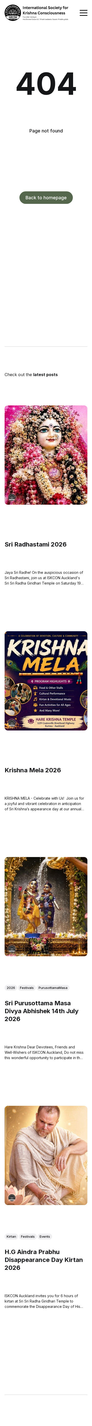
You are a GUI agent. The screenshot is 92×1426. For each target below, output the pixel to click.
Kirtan (11, 1236)
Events (45, 1236)
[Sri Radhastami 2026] (46, 455)
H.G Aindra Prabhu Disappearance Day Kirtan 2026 (44, 1259)
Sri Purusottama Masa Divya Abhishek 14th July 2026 (41, 1010)
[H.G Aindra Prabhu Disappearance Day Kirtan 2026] (46, 1155)
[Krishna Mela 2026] (46, 680)
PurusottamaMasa (53, 987)
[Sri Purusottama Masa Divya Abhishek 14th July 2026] (46, 906)
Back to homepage (46, 197)
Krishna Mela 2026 (33, 770)
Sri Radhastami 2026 (36, 544)
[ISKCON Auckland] (11, 497)
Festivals (27, 987)
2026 (11, 987)
